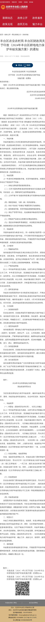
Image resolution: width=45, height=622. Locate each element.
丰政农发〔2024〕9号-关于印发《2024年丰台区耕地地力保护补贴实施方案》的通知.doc (25, 572)
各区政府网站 (33, 603)
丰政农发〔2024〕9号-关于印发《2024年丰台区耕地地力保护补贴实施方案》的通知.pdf (25, 578)
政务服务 (37, 18)
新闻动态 (8, 18)
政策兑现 (8, 24)
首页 (1, 34)
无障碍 (20, 2)
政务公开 (22, 18)
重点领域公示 (16, 34)
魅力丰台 (37, 24)
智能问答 (14, 2)
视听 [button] (29, 65)
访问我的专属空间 (5, 2)
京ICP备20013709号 (30, 617)
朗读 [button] (20, 65)
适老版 (26, 2)
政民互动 (22, 24)
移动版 (31, 2)
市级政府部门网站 (11, 603)
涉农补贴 (25, 34)
